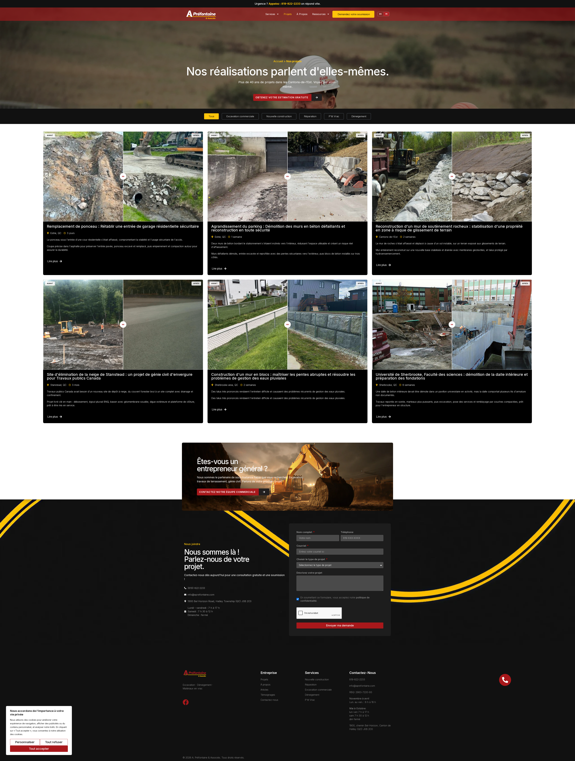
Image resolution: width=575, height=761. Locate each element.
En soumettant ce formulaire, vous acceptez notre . (335, 599)
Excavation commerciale (240, 116)
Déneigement (358, 116)
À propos (301, 14)
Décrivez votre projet (309, 573)
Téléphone (347, 532)
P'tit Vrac (334, 116)
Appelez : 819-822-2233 (285, 3)
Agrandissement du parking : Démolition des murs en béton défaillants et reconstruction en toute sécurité (278, 228)
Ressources (319, 14)
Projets (288, 14)
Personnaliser (25, 742)
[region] (39, 730)
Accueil (278, 61)
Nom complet (304, 532)
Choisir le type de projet (311, 559)
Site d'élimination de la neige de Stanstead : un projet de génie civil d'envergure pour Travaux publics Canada (119, 376)
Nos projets (294, 61)
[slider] (123, 176)
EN (380, 14)
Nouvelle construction (279, 116)
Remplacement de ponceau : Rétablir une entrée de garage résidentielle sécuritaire (123, 226)
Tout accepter (39, 749)
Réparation (310, 116)
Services (270, 14)
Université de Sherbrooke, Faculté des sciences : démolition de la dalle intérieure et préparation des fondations (452, 376)
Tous (211, 116)
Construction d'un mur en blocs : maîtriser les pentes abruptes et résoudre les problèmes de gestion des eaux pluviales (283, 376)
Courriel (301, 546)
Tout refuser (54, 742)
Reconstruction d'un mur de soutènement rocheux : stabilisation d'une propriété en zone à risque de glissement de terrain (449, 228)
